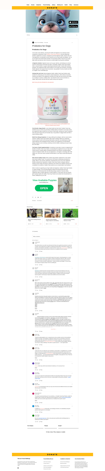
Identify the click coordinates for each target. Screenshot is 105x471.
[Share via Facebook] (32, 197)
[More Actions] (72, 242)
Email (59, 425)
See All (77, 206)
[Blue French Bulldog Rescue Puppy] (35, 213)
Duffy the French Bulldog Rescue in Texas (69, 220)
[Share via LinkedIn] (38, 197)
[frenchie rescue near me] (70, 213)
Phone (46, 425)
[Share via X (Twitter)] (35, 197)
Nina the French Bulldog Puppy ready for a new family (52, 220)
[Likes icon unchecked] (35, 251)
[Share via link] (40, 197)
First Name (30, 425)
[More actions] (72, 42)
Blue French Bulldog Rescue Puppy (34, 220)
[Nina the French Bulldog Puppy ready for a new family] (52, 213)
